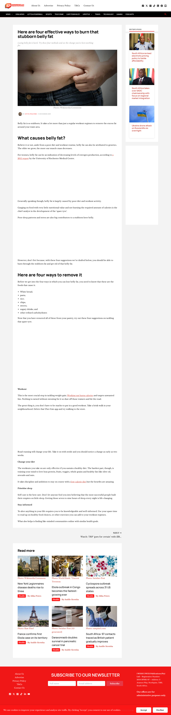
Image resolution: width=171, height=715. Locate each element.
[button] (11, 14)
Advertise (48, 5)
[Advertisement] (67, 180)
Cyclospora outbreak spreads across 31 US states (98, 587)
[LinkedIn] (158, 6)
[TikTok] (154, 6)
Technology (108, 14)
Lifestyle (86, 14)
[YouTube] (165, 6)
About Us (35, 5)
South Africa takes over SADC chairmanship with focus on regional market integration (141, 93)
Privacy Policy (64, 5)
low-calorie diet (79, 482)
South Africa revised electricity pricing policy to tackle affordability (141, 57)
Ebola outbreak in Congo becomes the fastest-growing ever (66, 590)
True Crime (59, 14)
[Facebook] (143, 6)
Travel (97, 14)
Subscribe (115, 683)
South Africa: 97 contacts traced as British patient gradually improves (100, 637)
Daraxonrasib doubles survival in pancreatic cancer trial (64, 641)
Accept (143, 710)
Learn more (127, 710)
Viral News (20, 14)
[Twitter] (147, 6)
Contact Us (89, 5)
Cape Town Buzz (73, 14)
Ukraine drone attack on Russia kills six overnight (142, 128)
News (8, 14)
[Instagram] (150, 6)
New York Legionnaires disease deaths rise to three (31, 587)
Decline (160, 710)
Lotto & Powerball (35, 14)
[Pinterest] (162, 6)
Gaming (120, 14)
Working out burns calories (80, 395)
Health (22, 596)
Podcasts (130, 14)
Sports (49, 14)
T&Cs (77, 5)
